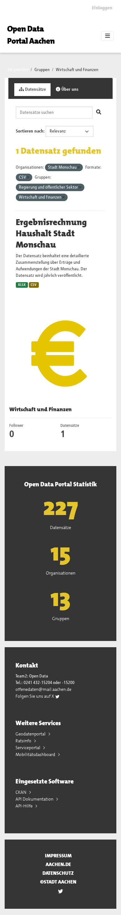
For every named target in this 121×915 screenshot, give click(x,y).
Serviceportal (28, 747)
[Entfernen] (79, 167)
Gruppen (42, 70)
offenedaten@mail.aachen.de (43, 689)
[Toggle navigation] (107, 36)
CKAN (21, 792)
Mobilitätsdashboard (36, 754)
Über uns (69, 89)
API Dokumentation (35, 799)
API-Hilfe (25, 806)
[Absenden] (98, 112)
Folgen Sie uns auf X (35, 696)
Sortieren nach (29, 131)
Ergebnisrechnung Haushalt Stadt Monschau (51, 233)
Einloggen (102, 8)
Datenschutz (58, 873)
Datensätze (35, 89)
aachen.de (58, 864)
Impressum (58, 855)
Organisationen (60, 573)
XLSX (22, 285)
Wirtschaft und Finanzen (77, 70)
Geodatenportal (31, 734)
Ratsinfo (24, 741)
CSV (34, 285)
